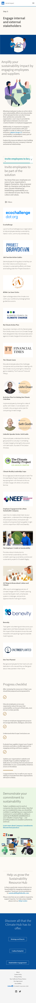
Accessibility (18, 983)
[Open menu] (33, 3)
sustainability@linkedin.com (19, 893)
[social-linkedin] (16, 991)
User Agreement (18, 981)
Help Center (23, 901)
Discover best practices (11, 827)
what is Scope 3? (16, 132)
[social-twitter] (20, 991)
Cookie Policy (18, 974)
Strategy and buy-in (17, 939)
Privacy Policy (18, 977)
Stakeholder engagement (18, 963)
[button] (8, 202)
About (18, 972)
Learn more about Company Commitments (18, 825)
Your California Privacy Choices (18, 979)
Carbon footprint (18, 951)
